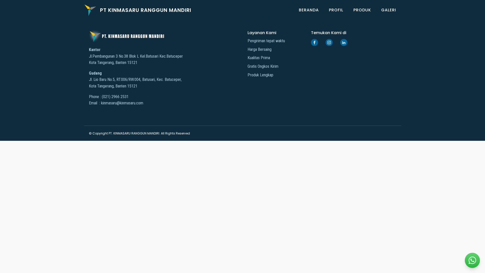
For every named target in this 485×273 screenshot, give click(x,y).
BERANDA (309, 10)
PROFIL (336, 10)
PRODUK (362, 10)
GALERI (388, 10)
